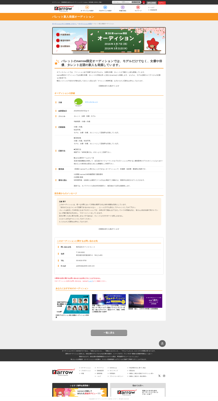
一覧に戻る (109, 332)
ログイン (162, 3)
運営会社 (132, 370)
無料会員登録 (151, 3)
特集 (82, 373)
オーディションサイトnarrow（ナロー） (107, 399)
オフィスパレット (91, 102)
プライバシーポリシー (116, 376)
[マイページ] (138, 8)
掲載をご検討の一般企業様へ (138, 376)
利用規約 (112, 373)
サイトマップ (114, 370)
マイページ (100, 368)
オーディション (86, 368)
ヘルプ (152, 7)
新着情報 (99, 373)
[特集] (123, 8)
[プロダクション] (105, 8)
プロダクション (86, 370)
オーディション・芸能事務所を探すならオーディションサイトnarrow (70, 2)
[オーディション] (87, 8)
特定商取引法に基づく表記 (137, 368)
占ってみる (136, 2)
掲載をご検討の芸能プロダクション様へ (141, 373)
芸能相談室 (153, 10)
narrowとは (113, 368)
